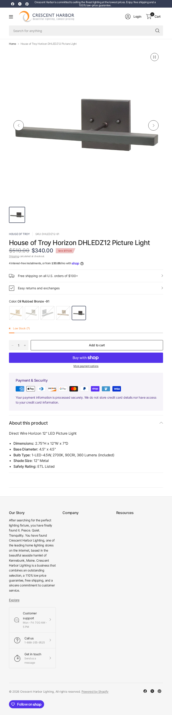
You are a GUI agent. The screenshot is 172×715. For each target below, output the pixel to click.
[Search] (157, 30)
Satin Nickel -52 (32, 313)
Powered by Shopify (95, 691)
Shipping (14, 256)
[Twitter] (19, 3)
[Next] (153, 125)
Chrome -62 (47, 313)
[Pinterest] (26, 3)
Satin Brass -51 (16, 313)
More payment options (86, 366)
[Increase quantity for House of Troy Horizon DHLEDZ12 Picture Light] (25, 345)
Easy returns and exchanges (39, 288)
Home (12, 43)
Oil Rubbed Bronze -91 (79, 313)
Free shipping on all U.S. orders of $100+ (48, 276)
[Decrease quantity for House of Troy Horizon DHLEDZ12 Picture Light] (12, 345)
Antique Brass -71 (63, 313)
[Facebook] (12, 3)
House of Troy (19, 234)
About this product (28, 423)
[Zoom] (154, 57)
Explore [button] (14, 600)
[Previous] (18, 125)
